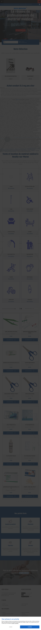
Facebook (16, 623)
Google (13, 623)
